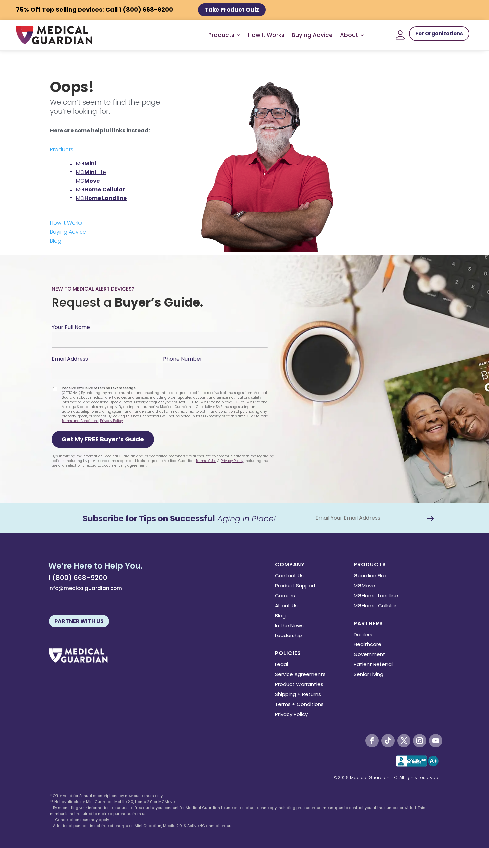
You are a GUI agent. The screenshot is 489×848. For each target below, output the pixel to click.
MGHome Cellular (375, 606)
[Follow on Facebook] (372, 740)
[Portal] (400, 35)
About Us (286, 606)
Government (369, 655)
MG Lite (91, 172)
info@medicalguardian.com (85, 588)
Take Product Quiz (232, 10)
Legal (281, 665)
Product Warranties (299, 685)
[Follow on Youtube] (435, 740)
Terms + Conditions (299, 705)
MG (86, 163)
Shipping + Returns (298, 695)
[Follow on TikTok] (388, 740)
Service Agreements (300, 675)
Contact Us (289, 576)
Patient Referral (373, 665)
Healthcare (367, 645)
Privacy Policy (111, 420)
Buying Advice (312, 35)
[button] (103, 439)
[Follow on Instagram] (419, 740)
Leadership (288, 636)
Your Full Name (71, 327)
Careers (285, 596)
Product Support (295, 586)
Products (61, 149)
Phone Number (182, 359)
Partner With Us (79, 621)
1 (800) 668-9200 (77, 577)
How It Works (266, 35)
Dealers (363, 635)
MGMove (364, 586)
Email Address (70, 359)
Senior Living (368, 675)
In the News (289, 626)
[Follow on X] (403, 740)
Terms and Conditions (80, 420)
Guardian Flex (370, 576)
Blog (55, 241)
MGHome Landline (376, 596)
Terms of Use (206, 460)
